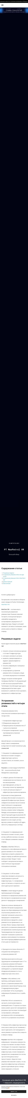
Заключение (6, 583)
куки (7, 1087)
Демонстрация (7, 581)
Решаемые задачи (8, 573)
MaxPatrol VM (5, 604)
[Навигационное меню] (2, 5)
